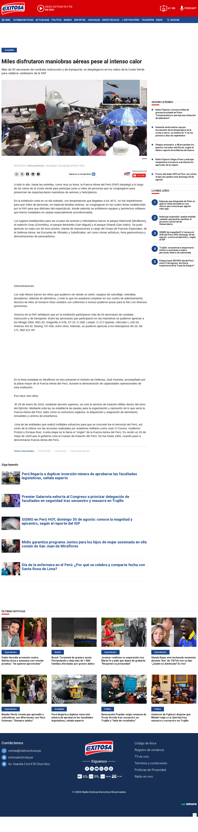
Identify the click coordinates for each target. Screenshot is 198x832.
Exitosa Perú (131, 20)
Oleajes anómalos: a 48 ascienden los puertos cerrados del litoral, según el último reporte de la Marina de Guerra (174, 147)
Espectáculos (110, 20)
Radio (159, 20)
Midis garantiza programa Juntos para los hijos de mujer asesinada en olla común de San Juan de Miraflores (84, 544)
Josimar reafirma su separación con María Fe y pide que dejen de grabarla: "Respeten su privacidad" (123, 660)
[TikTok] (111, 769)
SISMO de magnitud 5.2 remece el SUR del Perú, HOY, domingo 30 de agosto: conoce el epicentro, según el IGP (177, 236)
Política (57, 20)
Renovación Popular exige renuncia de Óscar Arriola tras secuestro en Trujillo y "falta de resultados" (123, 717)
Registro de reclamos (149, 750)
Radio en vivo (144, 776)
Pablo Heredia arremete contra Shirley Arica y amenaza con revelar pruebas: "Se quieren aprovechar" (23, 660)
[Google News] (106, 769)
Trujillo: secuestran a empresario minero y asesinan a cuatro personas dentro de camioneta (176, 250)
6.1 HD (171, 8)
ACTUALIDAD (44, 451)
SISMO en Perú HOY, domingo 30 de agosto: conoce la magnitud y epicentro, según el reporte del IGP (77, 521)
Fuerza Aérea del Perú (80, 451)
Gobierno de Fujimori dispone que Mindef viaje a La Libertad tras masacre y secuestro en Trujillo (171, 717)
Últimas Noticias (23, 20)
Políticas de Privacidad (150, 770)
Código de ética (145, 743)
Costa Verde (60, 451)
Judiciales (94, 20)
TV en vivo (142, 756)
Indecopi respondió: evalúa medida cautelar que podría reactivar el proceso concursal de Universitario (177, 220)
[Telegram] (38, 174)
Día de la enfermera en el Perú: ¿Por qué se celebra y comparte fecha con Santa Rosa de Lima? (83, 567)
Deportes (80, 20)
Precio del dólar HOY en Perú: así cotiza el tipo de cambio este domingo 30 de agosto (175, 177)
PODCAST (190, 8)
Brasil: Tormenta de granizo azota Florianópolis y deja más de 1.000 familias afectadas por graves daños (73, 660)
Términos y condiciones (151, 763)
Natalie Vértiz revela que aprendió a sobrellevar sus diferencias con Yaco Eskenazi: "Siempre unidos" (23, 717)
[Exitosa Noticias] (16, 8)
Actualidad (42, 20)
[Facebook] (27, 174)
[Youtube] (97, 769)
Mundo (68, 20)
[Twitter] (22, 174)
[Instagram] (101, 769)
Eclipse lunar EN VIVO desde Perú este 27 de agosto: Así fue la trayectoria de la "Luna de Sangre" (176, 263)
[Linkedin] (33, 174)
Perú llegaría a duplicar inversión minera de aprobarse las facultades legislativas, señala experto (79, 476)
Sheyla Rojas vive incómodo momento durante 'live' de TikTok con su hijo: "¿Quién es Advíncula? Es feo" (173, 660)
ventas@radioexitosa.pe (24, 751)
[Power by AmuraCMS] (188, 804)
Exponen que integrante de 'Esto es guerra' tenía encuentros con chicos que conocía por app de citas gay (177, 205)
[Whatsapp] (16, 174)
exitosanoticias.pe (20, 757)
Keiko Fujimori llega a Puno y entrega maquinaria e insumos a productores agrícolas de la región (174, 162)
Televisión (148, 20)
